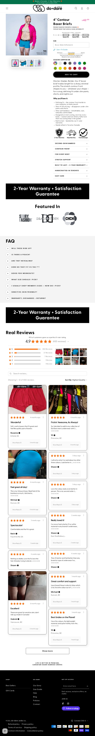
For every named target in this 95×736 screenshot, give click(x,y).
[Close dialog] (80, 335)
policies (47, 401)
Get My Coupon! (69, 393)
